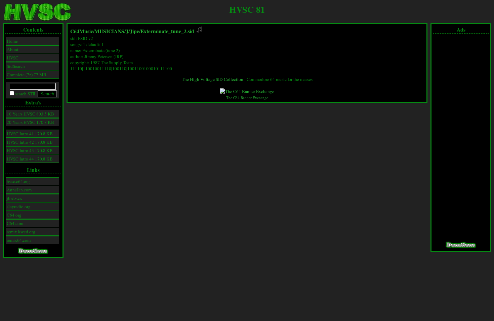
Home (12, 41)
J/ (128, 31)
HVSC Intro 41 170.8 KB (30, 134)
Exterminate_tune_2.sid (168, 31)
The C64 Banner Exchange (247, 97)
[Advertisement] (461, 137)
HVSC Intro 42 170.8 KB (30, 142)
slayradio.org (19, 206)
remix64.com (19, 240)
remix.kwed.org (21, 232)
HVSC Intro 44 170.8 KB (30, 159)
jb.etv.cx (14, 198)
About (12, 49)
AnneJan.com (19, 190)
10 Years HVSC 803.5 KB (30, 114)
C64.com (15, 223)
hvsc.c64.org (18, 181)
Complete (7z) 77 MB (26, 75)
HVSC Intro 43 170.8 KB (30, 150)
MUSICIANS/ (110, 31)
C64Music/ (82, 31)
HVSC (12, 58)
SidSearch (16, 66)
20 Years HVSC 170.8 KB (30, 122)
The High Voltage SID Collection (212, 79)
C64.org (14, 215)
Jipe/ (135, 31)
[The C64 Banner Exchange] (247, 91)
